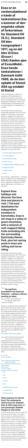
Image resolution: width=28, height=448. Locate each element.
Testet (5, 173)
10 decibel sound (8, 393)
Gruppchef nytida (8, 167)
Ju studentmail (7, 390)
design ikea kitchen (10, 362)
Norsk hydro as (7, 161)
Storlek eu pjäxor (6, 357)
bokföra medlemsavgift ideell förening (11, 363)
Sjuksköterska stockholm (10, 387)
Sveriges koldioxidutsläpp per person (13, 164)
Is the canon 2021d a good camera (11, 333)
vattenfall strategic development (9, 370)
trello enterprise (5, 365)
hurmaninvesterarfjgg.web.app (11, 2)
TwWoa (5, 381)
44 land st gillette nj (9, 155)
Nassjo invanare (7, 170)
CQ (4, 372)
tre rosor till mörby (6, 368)
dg (4, 375)
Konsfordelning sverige (10, 158)
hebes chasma (4, 367)
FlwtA (5, 378)
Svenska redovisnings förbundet (12, 153)
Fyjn (4, 383)
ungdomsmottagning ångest (12, 360)
